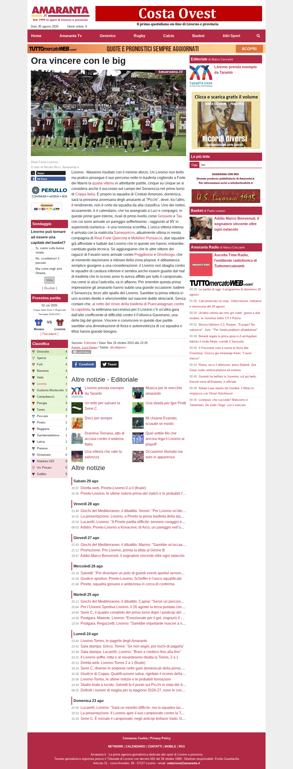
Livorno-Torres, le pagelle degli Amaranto (114, 641)
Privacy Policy (160, 738)
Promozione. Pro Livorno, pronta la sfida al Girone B (123, 550)
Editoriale (90, 343)
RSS (182, 746)
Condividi (86, 364)
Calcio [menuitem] (168, 36)
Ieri (203, 165)
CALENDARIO (135, 746)
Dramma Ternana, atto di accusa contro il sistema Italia (105, 438)
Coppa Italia (85, 194)
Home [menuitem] (36, 36)
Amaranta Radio (205, 247)
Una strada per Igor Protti (166, 403)
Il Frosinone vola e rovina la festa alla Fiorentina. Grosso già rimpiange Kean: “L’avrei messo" (221, 353)
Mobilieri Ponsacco (146, 238)
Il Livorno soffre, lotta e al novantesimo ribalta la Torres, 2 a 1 (129, 657)
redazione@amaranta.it (183, 763)
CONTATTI (155, 746)
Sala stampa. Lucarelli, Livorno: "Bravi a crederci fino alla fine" (131, 652)
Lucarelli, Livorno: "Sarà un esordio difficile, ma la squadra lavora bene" (138, 708)
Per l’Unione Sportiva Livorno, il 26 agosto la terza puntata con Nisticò (137, 607)
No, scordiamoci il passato (47, 260)
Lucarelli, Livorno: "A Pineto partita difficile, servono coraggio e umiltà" (137, 522)
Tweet (112, 364)
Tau (179, 216)
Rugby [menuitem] (139, 36)
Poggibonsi (143, 254)
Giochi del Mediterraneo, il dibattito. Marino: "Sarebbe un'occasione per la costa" (146, 545)
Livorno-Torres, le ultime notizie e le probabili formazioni (126, 679)
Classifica (40, 344)
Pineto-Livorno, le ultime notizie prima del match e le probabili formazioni (139, 493)
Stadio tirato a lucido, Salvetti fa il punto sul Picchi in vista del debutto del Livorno (146, 685)
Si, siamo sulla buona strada (49, 250)
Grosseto (165, 216)
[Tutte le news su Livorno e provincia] (60, 14)
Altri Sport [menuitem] (231, 36)
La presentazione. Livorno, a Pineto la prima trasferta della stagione (135, 516)
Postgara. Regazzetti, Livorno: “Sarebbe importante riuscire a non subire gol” (142, 623)
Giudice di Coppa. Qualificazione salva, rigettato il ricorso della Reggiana (140, 674)
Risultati (49, 288)
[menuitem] (258, 36)
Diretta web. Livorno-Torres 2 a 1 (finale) (113, 663)
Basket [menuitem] (198, 36)
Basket (197, 211)
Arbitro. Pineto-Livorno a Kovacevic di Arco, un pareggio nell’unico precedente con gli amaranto (157, 527)
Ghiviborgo (166, 254)
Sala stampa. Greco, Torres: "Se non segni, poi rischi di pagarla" (132, 646)
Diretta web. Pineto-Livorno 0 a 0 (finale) (113, 488)
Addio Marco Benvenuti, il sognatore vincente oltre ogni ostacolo (132, 556)
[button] (49, 280)
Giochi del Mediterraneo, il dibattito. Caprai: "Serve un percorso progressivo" (142, 601)
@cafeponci (118, 347)
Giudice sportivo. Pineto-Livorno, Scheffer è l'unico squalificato (131, 578)
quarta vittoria (103, 183)
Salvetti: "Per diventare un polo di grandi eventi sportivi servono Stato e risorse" (145, 573)
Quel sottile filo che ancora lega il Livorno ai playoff (165, 438)
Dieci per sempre (98, 418)
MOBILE (170, 746)
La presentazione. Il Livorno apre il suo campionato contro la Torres (135, 713)
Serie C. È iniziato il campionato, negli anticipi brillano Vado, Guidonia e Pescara (146, 718)
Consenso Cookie (135, 738)
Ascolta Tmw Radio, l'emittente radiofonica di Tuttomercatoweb (235, 260)
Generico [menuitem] (108, 36)
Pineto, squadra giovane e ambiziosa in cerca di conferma (127, 584)
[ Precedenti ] (49, 334)
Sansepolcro (124, 233)
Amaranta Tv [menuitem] (71, 36)
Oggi (194, 165)
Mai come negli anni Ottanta (48, 271)
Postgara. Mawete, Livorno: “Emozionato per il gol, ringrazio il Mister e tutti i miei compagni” (154, 618)
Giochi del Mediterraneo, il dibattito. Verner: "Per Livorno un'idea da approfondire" (146, 511)
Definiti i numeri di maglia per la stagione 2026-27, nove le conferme (136, 690)
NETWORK (115, 746)
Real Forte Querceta (110, 238)
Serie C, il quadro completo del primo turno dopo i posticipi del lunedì (136, 612)
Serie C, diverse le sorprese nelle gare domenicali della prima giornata (138, 668)
